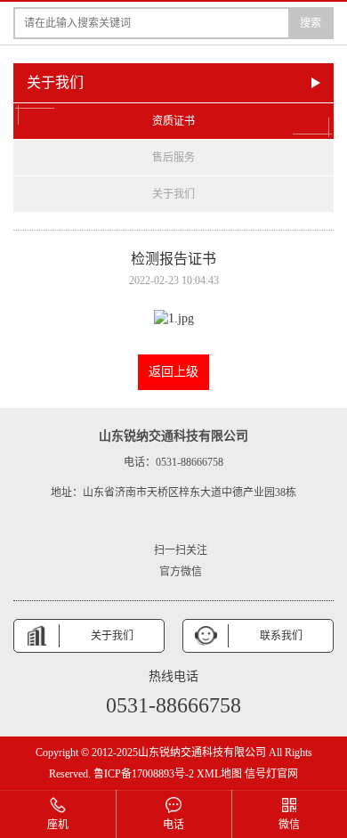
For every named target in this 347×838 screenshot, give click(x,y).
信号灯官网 (271, 774)
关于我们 (173, 194)
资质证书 (173, 121)
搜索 (310, 23)
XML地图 (219, 774)
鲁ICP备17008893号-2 (143, 774)
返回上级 (173, 371)
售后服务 (173, 157)
